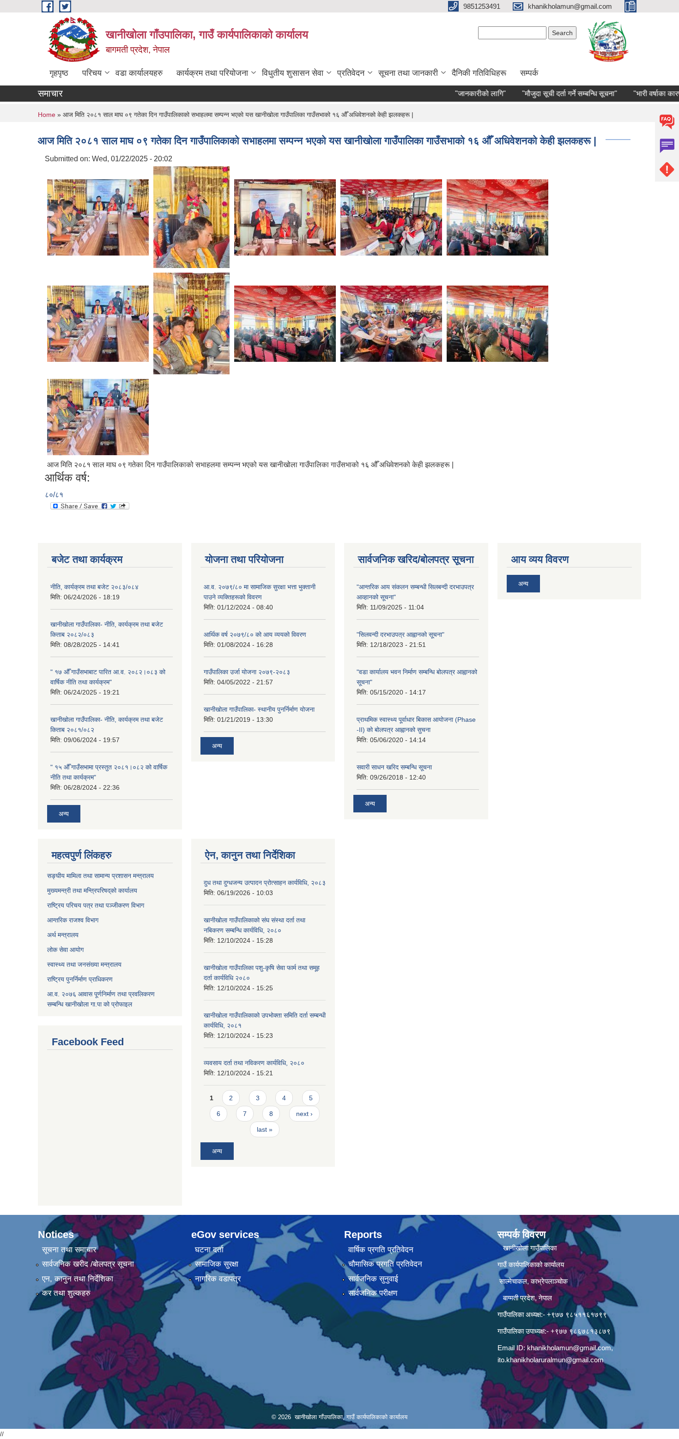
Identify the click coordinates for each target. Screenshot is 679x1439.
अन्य (64, 813)
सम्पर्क (529, 73)
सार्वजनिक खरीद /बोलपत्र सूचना (88, 1264)
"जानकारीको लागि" (458, 94)
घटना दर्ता (209, 1249)
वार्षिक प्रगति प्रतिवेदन (380, 1249)
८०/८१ (54, 495)
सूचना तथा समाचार (69, 1249)
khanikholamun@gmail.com (569, 1348)
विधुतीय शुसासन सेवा (292, 73)
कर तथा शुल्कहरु (66, 1293)
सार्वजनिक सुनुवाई (373, 1278)
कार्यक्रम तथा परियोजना (212, 73)
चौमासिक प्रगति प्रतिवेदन (385, 1264)
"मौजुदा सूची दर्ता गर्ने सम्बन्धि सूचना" (547, 94)
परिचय (92, 73)
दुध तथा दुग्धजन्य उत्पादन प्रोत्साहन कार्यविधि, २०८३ (265, 882)
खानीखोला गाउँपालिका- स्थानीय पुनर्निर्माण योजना (259, 709)
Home (46, 114)
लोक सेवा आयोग (65, 949)
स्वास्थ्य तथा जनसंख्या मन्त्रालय (84, 964)
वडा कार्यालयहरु (139, 73)
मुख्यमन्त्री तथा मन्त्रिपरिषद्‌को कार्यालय (92, 890)
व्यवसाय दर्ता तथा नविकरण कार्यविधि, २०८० (254, 1063)
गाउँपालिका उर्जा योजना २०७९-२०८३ (247, 672)
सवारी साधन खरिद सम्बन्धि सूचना (394, 767)
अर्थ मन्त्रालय (63, 935)
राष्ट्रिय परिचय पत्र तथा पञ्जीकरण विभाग (95, 905)
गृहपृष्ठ (58, 73)
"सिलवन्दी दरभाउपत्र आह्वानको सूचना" (400, 634)
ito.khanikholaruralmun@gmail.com (550, 1360)
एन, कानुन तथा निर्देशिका (77, 1278)
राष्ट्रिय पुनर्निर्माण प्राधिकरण (80, 979)
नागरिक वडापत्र (218, 1278)
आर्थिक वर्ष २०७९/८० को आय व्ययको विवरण (255, 634)
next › (304, 1113)
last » (265, 1129)
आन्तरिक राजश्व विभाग (72, 920)
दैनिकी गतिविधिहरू (479, 73)
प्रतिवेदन (350, 73)
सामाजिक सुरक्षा (216, 1264)
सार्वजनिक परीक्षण (372, 1293)
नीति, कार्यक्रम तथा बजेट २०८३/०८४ (94, 587)
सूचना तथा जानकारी (408, 73)
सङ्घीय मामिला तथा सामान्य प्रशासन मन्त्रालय (100, 875)
